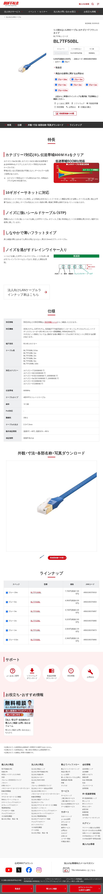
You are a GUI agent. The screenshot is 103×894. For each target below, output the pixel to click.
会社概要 (85, 771)
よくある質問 (65, 819)
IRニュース (86, 801)
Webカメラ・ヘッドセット (10, 799)
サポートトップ (66, 816)
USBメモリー (6, 785)
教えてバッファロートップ (70, 769)
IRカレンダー (86, 806)
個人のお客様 (88, 843)
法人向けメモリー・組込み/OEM (42, 788)
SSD (3, 777)
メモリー (5, 783)
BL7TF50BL (35, 601)
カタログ (64, 833)
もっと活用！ (65, 774)
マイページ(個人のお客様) (91, 827)
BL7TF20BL (35, 620)
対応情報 (64, 824)
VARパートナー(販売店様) (91, 833)
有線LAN (5, 771)
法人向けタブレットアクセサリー (42, 813)
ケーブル (5, 794)
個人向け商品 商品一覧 (10, 819)
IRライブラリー (87, 804)
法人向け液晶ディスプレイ (40, 799)
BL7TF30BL (35, 611)
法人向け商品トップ (38, 769)
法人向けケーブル (37, 802)
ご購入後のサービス (68, 801)
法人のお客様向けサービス (70, 804)
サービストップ (66, 795)
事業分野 (85, 777)
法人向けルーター (37, 777)
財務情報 (85, 812)
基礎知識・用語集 (66, 780)
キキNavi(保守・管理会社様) (91, 838)
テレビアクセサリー (8, 813)
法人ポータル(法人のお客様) (91, 830)
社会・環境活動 (87, 780)
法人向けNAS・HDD (38, 780)
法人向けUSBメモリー (39, 791)
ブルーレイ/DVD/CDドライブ (11, 780)
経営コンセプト (87, 774)
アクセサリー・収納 (8, 810)
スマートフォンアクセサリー (11, 802)
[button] (57, 558)
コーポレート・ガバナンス (91, 817)
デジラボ (64, 785)
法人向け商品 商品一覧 (39, 833)
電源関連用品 (6, 808)
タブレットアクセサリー (10, 805)
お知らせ (64, 836)
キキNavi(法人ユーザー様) (91, 836)
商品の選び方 (65, 771)
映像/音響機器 (6, 791)
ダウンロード (65, 822)
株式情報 (85, 815)
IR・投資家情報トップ (89, 798)
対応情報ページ (51, 322)
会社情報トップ (87, 769)
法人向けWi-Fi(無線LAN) (39, 771)
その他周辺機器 (7, 816)
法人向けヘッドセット (38, 808)
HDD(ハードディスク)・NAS (11, 774)
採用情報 (85, 788)
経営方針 (85, 809)
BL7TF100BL (36, 592)
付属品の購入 (65, 841)
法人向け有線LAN (37, 774)
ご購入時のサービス (68, 798)
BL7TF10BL (35, 630)
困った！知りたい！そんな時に (71, 777)
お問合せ (64, 830)
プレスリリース (87, 785)
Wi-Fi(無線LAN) (7, 769)
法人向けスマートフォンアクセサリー (44, 810)
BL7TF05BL (35, 639)
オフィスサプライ (37, 824)
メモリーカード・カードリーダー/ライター (16, 788)
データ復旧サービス (68, 806)
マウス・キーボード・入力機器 (11, 797)
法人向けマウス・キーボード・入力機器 (44, 805)
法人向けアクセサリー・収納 (40, 819)
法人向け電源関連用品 (38, 816)
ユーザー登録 (65, 838)
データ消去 (35, 830)
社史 (83, 783)
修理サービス (65, 827)
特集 (62, 783)
